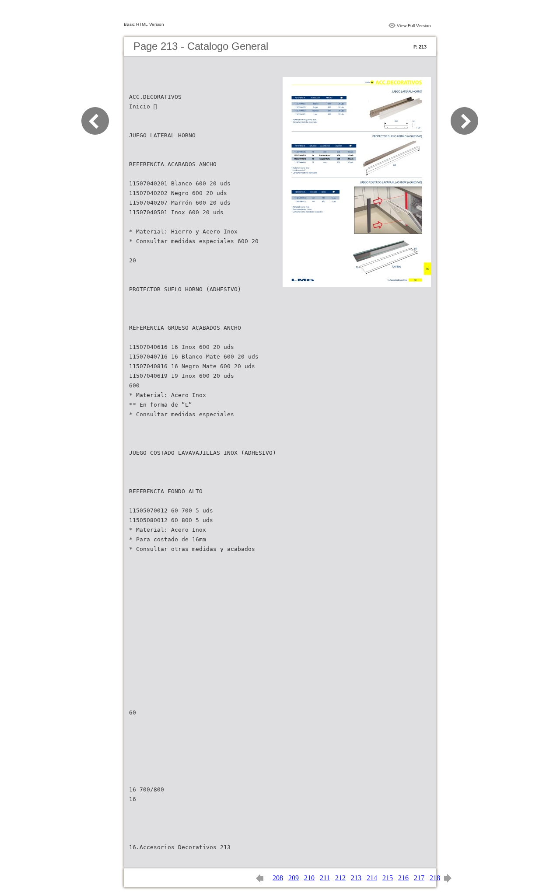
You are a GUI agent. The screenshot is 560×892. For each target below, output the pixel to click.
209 (293, 878)
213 (356, 878)
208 (278, 878)
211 (325, 878)
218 (435, 878)
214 (372, 878)
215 (387, 878)
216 (403, 878)
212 (340, 878)
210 (309, 878)
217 (419, 878)
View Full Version (414, 25)
